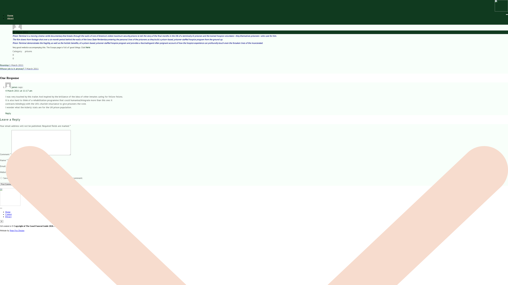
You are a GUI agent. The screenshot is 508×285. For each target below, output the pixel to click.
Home (10, 15)
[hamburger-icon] (507, 14)
